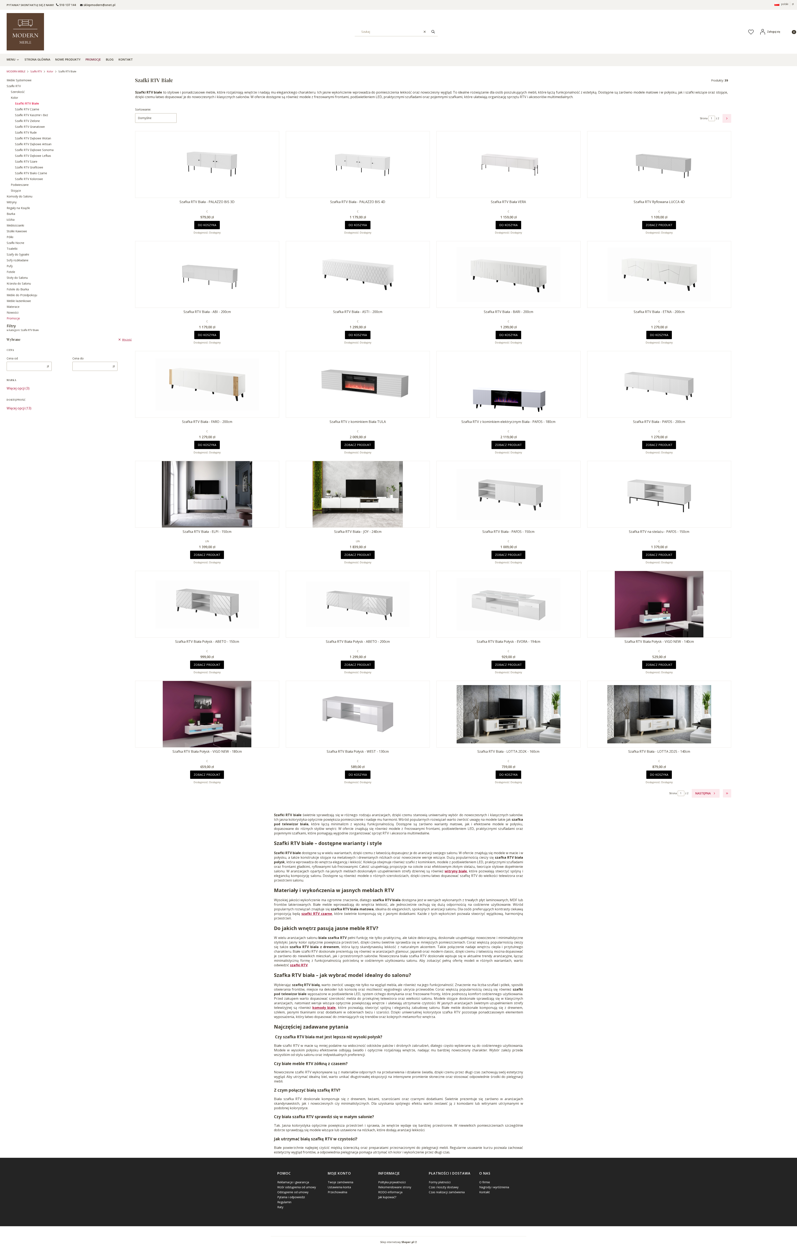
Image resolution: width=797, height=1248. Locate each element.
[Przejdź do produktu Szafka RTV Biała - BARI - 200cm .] (508, 274)
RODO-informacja (390, 1192)
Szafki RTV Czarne (27, 109)
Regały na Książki (18, 208)
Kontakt (484, 1192)
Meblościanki (15, 225)
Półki (10, 237)
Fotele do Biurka (18, 289)
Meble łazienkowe (19, 301)
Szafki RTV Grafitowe (29, 167)
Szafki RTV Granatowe (30, 127)
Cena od (12, 358)
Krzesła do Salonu (19, 283)
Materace (13, 307)
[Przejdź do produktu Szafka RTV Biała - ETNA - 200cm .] (659, 274)
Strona (704, 118)
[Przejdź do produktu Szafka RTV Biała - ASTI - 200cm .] (358, 274)
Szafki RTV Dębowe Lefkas (33, 156)
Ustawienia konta (339, 1187)
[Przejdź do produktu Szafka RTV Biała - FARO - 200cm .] (207, 384)
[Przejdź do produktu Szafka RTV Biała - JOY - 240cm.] (358, 494)
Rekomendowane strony (394, 1187)
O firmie (484, 1182)
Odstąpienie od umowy (292, 1192)
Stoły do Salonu (17, 278)
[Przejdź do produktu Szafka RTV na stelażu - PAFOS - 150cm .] (659, 494)
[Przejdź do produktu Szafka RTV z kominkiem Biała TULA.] (358, 384)
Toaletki (12, 249)
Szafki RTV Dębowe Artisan (33, 144)
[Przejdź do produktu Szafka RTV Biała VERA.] (508, 164)
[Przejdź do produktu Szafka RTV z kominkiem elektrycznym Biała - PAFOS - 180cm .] (508, 384)
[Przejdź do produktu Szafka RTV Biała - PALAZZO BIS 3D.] (207, 164)
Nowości (12, 312)
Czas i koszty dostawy (443, 1187)
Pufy (10, 266)
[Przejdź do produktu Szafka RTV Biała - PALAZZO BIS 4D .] (358, 164)
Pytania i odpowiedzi (291, 1197)
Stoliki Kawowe (17, 231)
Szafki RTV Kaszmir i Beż (31, 115)
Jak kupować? (387, 1197)
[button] (433, 31)
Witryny (12, 202)
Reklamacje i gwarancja (293, 1182)
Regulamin (284, 1202)
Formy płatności (440, 1182)
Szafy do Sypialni (18, 254)
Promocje (13, 318)
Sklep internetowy (397, 1242)
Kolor (50, 71)
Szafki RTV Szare (26, 161)
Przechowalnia (337, 1192)
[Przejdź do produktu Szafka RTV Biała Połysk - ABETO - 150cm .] (207, 604)
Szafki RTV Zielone (27, 121)
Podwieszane (20, 185)
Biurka (11, 214)
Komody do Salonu (19, 196)
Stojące (16, 190)
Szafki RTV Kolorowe (29, 179)
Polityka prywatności (392, 1182)
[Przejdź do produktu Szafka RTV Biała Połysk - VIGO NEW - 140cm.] (659, 604)
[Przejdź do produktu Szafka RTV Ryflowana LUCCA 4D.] (659, 164)
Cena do (78, 358)
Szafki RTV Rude (26, 132)
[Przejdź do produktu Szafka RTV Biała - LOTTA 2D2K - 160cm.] (508, 714)
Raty (280, 1207)
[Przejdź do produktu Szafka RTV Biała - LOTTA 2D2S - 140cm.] (659, 714)
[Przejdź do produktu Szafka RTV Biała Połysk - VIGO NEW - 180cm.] (207, 714)
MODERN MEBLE (16, 71)
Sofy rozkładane (17, 260)
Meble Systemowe (19, 80)
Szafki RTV (36, 71)
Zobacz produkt (659, 225)
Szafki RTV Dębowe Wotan (33, 138)
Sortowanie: (143, 109)
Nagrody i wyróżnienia (494, 1187)
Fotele (11, 272)
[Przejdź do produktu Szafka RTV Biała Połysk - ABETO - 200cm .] (358, 604)
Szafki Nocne (15, 243)
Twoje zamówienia (340, 1182)
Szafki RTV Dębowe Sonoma (34, 150)
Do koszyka (207, 225)
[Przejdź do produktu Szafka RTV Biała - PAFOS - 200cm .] (659, 384)
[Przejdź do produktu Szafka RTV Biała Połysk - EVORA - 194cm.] (508, 604)
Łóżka (11, 220)
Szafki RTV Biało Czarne (31, 173)
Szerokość (18, 92)
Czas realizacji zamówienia (447, 1192)
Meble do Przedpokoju (22, 295)
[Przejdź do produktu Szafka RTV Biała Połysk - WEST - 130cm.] (358, 714)
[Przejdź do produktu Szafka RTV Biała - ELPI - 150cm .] (207, 494)
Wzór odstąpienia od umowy (296, 1187)
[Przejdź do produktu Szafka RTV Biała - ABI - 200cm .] (207, 274)
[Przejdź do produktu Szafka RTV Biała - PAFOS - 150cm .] (508, 494)
